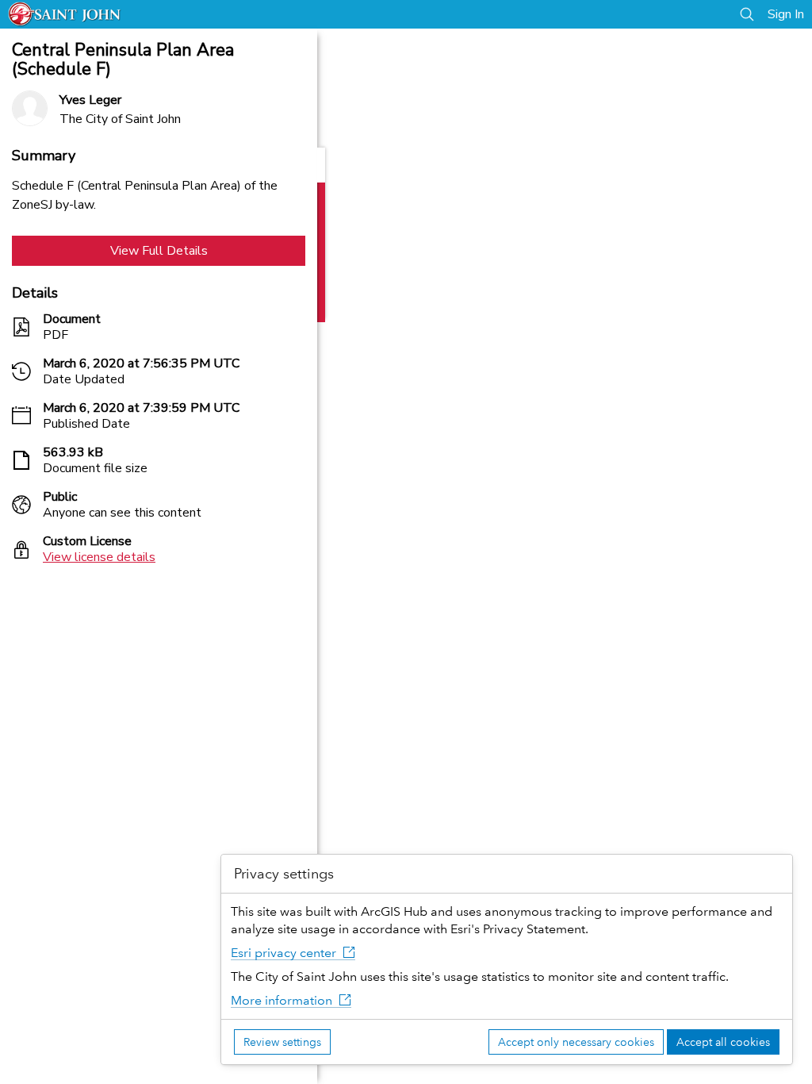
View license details (99, 557)
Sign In (786, 14)
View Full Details (159, 250)
